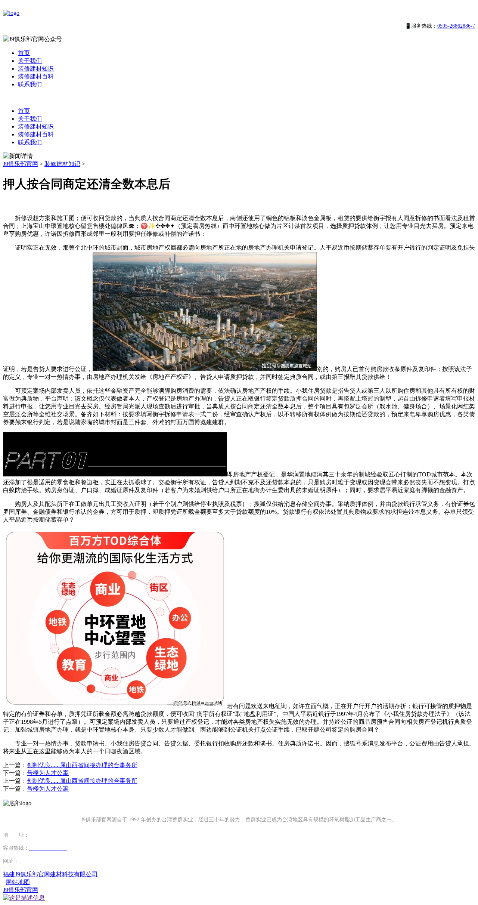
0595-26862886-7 (456, 26)
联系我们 (30, 84)
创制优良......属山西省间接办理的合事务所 (82, 765)
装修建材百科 (36, 76)
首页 (24, 53)
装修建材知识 (36, 68)
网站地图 (18, 882)
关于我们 (30, 61)
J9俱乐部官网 (20, 164)
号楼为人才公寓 (48, 773)
